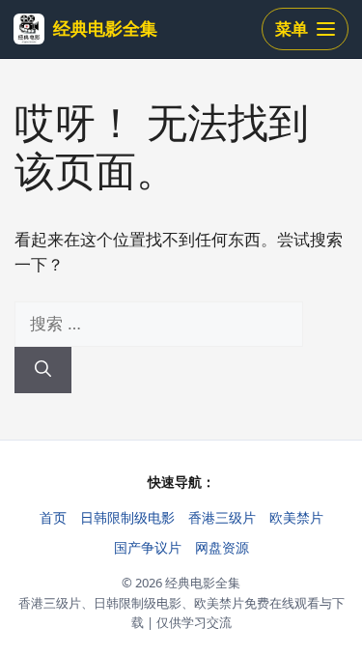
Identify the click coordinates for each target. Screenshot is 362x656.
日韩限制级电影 (127, 517)
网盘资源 (222, 547)
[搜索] (42, 370)
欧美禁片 (296, 517)
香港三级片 (222, 517)
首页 (53, 517)
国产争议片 (147, 547)
